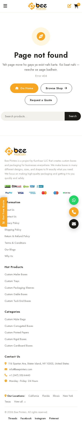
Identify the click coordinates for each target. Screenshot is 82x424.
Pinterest (54, 418)
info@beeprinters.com (20, 369)
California (33, 396)
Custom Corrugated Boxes (19, 326)
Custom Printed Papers (17, 332)
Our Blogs (10, 249)
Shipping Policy (13, 229)
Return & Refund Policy (17, 236)
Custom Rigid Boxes (15, 339)
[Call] (74, 212)
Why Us (9, 256)
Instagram (40, 418)
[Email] (74, 224)
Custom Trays (12, 281)
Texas (8, 401)
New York (68, 396)
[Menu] (5, 6)
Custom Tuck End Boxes (18, 301)
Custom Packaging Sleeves (19, 288)
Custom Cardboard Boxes (18, 345)
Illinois (56, 396)
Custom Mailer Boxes (16, 274)
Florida (46, 396)
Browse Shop (54, 88)
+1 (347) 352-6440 (19, 375)
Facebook (26, 418)
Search (73, 116)
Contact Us (10, 216)
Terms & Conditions (15, 243)
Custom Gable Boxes (16, 294)
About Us (9, 210)
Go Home (26, 88)
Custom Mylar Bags (15, 319)
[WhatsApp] (74, 200)
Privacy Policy (12, 223)
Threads (12, 418)
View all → (20, 401)
